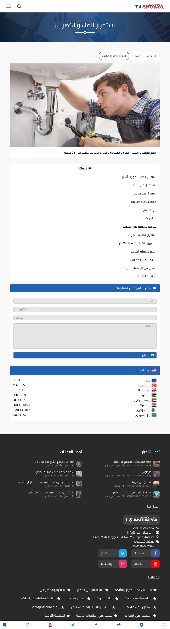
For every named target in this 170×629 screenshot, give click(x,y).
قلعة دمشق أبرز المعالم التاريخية (132, 461)
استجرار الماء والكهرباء (142, 235)
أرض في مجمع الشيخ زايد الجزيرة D (54, 461)
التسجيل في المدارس (143, 259)
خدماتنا (136, 55)
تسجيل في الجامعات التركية (139, 268)
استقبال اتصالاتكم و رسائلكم (139, 177)
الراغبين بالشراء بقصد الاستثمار (137, 243)
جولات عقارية (148, 210)
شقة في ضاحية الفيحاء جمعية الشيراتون (51, 492)
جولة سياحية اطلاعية (143, 201)
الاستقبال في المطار (143, 185)
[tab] (85, 168)
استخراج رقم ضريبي (144, 193)
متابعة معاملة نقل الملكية (139, 226)
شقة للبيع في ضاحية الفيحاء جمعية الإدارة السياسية (44, 482)
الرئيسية (151, 55)
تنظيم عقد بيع (148, 218)
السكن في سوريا (141, 482)
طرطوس (146, 471)
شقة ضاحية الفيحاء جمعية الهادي (54, 471)
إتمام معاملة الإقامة (143, 251)
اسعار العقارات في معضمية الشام (132, 492)
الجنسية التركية (146, 276)
